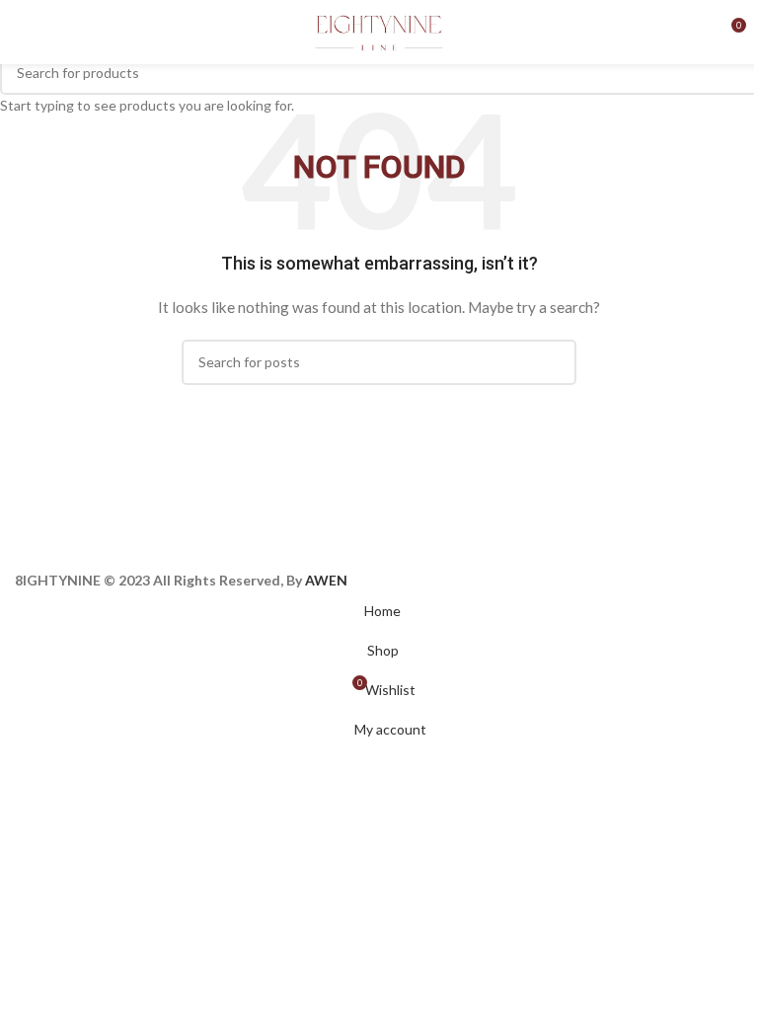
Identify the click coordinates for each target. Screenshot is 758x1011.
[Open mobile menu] (22, 32)
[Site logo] (379, 30)
